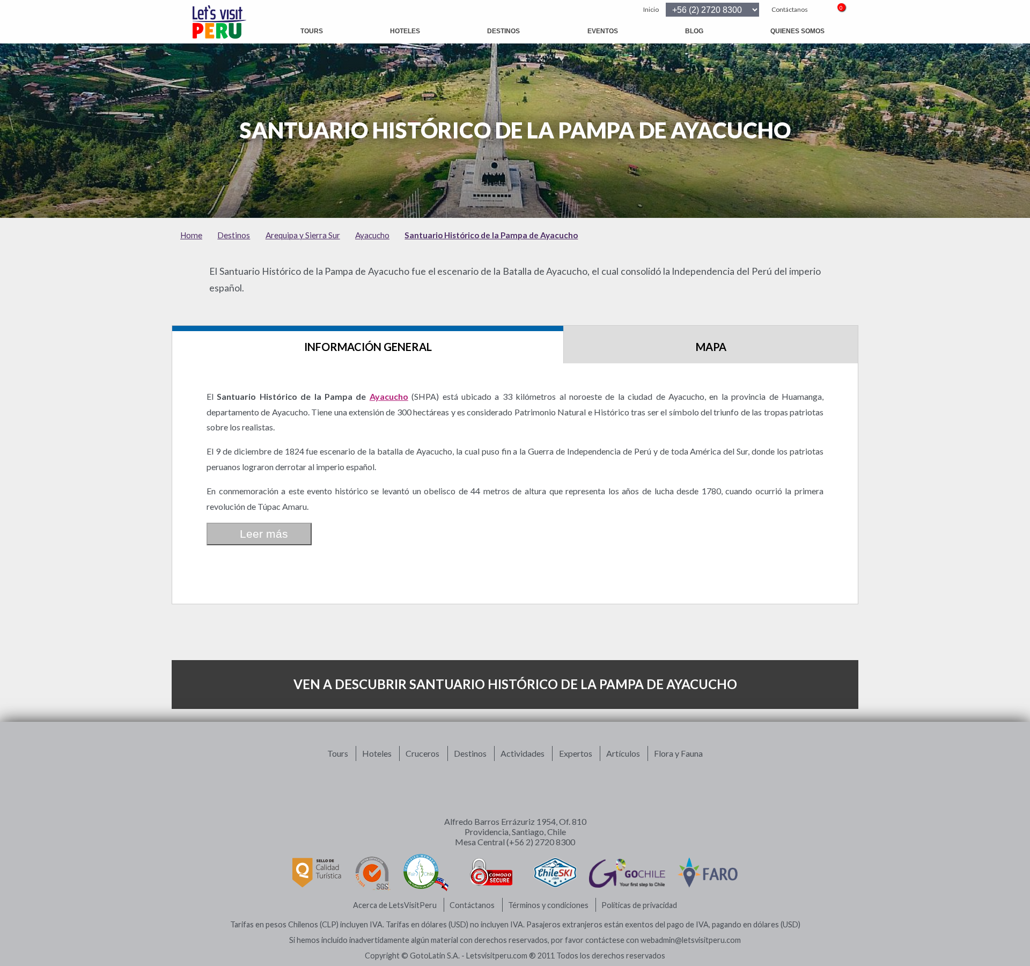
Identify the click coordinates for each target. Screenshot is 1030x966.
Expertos (575, 753)
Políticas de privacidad (639, 905)
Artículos (623, 753)
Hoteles (405, 31)
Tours (311, 31)
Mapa (711, 346)
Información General (368, 346)
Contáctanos (789, 9)
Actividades (523, 753)
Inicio (651, 9)
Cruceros (422, 753)
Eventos (602, 31)
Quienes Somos (797, 31)
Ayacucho (389, 396)
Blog (694, 31)
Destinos (503, 31)
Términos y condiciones (548, 905)
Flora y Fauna (678, 753)
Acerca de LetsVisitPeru (395, 905)
